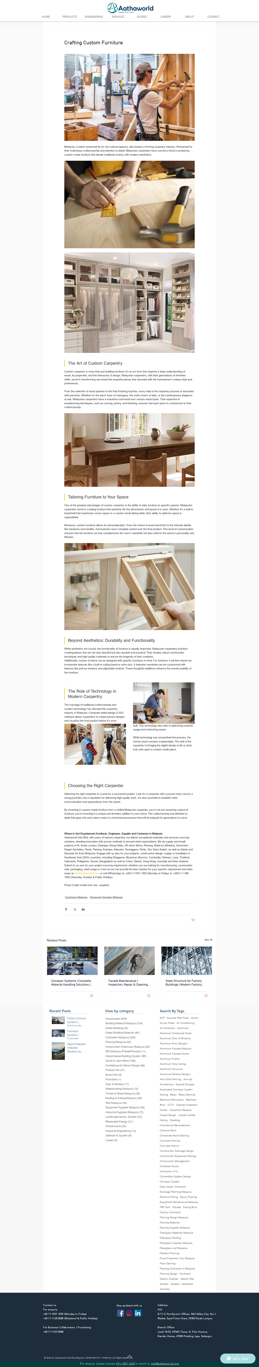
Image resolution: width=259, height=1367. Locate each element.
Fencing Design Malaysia (174, 1217)
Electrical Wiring (169, 1197)
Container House (169, 1166)
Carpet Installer (187, 1115)
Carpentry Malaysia (181, 1110)
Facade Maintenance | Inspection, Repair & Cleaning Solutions (128, 983)
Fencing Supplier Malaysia (175, 1227)
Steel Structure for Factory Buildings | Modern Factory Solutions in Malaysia (184, 983)
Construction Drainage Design (177, 1150)
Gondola (164, 1289)
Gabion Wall (187, 1278)
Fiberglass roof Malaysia (173, 1248)
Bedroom (191, 1099)
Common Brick (168, 1130)
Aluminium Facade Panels (174, 1053)
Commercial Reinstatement (175, 1125)
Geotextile (187, 1283)
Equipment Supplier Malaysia (106, 897)
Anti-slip (187, 1079)
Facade (176, 1207)
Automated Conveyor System (176, 1089)
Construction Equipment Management (179, 1156)
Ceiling (164, 1120)
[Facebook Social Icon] (120, 1313)
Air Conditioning (186, 1023)
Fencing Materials (170, 1222)
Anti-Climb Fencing (170, 1079)
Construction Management (175, 1161)
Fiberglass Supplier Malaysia (176, 1243)
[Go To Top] (129, 1356)
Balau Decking (187, 1094)
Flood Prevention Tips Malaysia (177, 1258)
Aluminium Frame (169, 1058)
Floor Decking (167, 1263)
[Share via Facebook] (66, 909)
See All (208, 939)
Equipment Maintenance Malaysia (179, 1202)
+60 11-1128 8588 (53, 1318)
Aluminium (183, 1028)
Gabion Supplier (169, 1278)
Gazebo (175, 1283)
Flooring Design (169, 1273)
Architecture (167, 1084)
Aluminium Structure (171, 1069)
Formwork (185, 1273)
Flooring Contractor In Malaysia (177, 1268)
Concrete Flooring (170, 1140)
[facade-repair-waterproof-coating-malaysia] (129, 961)
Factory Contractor (170, 1212)
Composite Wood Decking (174, 1135)
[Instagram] (129, 1313)
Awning (164, 1094)
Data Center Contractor (173, 1186)
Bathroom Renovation (172, 1099)
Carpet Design (168, 1115)
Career (164, 1110)
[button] (70, 17)
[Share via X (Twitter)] (74, 909)
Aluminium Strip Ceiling (173, 1063)
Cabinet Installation (187, 1104)
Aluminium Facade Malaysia (175, 1048)
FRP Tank (165, 1207)
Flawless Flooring (169, 1253)
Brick (162, 1104)
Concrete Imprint (169, 1145)
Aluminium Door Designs (173, 1043)
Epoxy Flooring (188, 1197)
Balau (173, 1094)
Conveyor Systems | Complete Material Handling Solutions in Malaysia (71, 983)
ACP (162, 1017)
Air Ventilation (167, 1028)
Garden (164, 1283)
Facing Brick (190, 1207)
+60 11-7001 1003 (53, 1313)
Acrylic (195, 1017)
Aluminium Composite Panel (175, 1033)
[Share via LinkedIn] (83, 909)
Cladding (175, 1120)
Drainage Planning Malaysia (175, 1191)
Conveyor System (170, 1181)
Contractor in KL (169, 1171)
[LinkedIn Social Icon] (137, 1313)
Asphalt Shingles (185, 1084)
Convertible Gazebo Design (175, 1176)
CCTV (171, 1104)
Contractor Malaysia (76, 897)
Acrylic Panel (167, 1023)
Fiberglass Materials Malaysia (176, 1232)
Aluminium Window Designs (175, 1074)
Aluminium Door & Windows (175, 1038)
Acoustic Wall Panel (178, 1017)
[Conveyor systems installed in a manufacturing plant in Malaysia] (72, 961)
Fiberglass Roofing (170, 1237)
